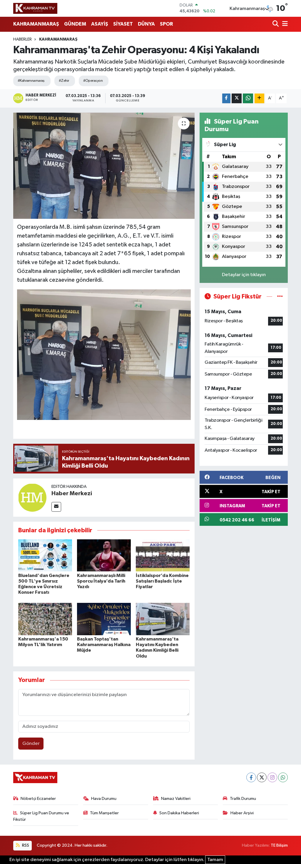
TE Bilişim (279, 845)
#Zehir (64, 81)
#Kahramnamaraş (31, 81)
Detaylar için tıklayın (244, 274)
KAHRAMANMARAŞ (36, 23)
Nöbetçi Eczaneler (38, 798)
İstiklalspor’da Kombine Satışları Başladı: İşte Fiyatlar (162, 581)
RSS (25, 845)
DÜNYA (146, 23)
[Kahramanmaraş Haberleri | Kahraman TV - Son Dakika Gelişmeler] (35, 8)
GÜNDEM (75, 23)
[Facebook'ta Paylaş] (226, 98)
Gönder (31, 743)
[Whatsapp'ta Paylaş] (248, 98)
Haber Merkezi (71, 493)
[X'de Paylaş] (237, 98)
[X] (262, 777)
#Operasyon (93, 81)
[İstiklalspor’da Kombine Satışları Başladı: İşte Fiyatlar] (163, 555)
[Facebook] (251, 777)
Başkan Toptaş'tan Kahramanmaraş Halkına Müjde (104, 645)
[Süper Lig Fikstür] (280, 296)
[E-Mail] (56, 507)
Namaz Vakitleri (175, 798)
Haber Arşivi (242, 813)
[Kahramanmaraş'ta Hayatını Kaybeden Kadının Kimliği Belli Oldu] (163, 618)
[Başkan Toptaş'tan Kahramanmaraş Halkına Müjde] (104, 618)
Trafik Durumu (243, 798)
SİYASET (123, 23)
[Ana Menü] (284, 24)
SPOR (166, 23)
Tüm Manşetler (104, 813)
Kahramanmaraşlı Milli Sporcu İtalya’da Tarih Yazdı (101, 581)
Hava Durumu (103, 798)
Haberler (22, 39)
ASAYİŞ (99, 23)
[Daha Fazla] (259, 98)
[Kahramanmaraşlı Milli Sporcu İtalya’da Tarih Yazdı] (104, 555)
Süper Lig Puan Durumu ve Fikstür (41, 816)
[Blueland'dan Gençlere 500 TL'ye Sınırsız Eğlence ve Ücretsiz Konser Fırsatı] (45, 555)
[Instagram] (272, 777)
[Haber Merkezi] (32, 497)
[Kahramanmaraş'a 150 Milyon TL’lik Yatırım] (45, 618)
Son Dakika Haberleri (179, 813)
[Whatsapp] (283, 777)
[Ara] (276, 24)
